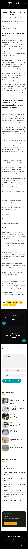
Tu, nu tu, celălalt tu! (15, 490)
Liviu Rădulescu (12, 540)
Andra (6, 500)
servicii (5, 305)
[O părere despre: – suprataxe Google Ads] (5, 409)
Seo (21, 302)
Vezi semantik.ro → (11, 523)
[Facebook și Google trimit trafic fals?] (5, 432)
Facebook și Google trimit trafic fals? (16, 432)
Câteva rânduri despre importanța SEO (15, 424)
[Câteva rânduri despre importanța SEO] (5, 424)
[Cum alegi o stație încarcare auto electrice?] (5, 416)
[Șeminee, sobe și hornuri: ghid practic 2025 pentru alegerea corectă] (5, 401)
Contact (14, 536)
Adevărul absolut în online (16, 447)
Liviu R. (6, 478)
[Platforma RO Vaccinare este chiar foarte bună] (5, 440)
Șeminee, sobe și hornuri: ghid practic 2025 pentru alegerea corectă (17, 402)
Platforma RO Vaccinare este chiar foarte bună (17, 440)
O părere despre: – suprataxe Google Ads (17, 409)
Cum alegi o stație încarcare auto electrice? (17, 417)
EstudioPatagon (19, 545)
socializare (12, 305)
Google (15, 302)
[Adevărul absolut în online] (5, 448)
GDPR (18, 536)
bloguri (9, 302)
